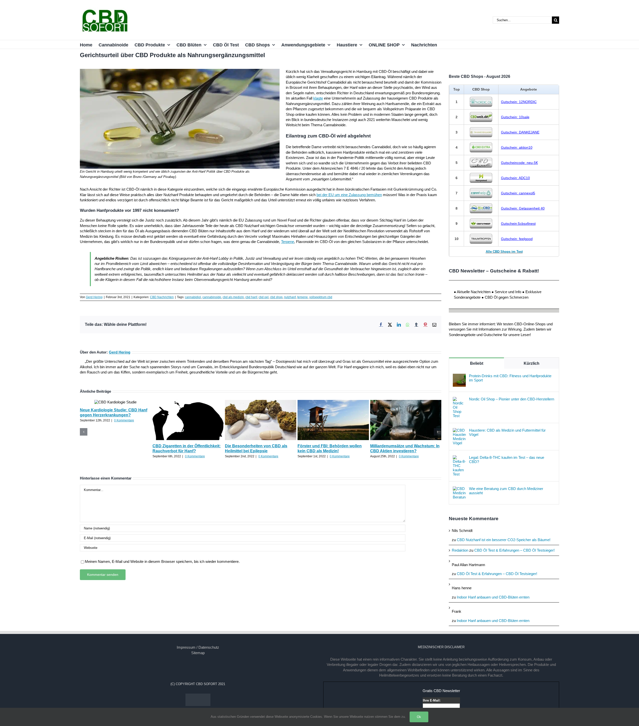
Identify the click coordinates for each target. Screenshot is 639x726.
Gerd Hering (94, 297)
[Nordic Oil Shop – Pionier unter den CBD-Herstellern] (459, 399)
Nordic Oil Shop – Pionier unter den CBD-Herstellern (511, 399)
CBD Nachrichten (162, 297)
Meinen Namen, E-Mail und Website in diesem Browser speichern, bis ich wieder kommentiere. (162, 561)
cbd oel (264, 297)
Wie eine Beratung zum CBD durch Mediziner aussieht (506, 490)
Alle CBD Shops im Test (504, 251)
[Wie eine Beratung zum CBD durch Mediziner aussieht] (459, 489)
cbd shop (276, 297)
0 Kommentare (124, 420)
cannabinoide (211, 297)
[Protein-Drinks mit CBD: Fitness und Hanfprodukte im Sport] (459, 376)
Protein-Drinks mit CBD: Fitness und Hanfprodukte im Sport (510, 378)
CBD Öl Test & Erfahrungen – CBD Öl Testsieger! (514, 550)
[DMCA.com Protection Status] (197, 696)
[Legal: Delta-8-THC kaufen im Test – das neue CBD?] (459, 458)
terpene (302, 297)
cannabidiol (193, 297)
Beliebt (476, 363)
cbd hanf (251, 297)
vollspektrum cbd (320, 297)
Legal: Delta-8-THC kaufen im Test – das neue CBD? (506, 459)
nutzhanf (290, 297)
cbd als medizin (233, 297)
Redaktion (460, 550)
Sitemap (198, 653)
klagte (318, 98)
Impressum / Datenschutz (198, 647)
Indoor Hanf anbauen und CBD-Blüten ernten (493, 597)
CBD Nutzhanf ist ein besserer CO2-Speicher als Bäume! (503, 540)
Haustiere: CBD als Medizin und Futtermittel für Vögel (507, 432)
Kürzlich (531, 363)
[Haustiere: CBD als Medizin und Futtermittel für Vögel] (459, 431)
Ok (419, 717)
